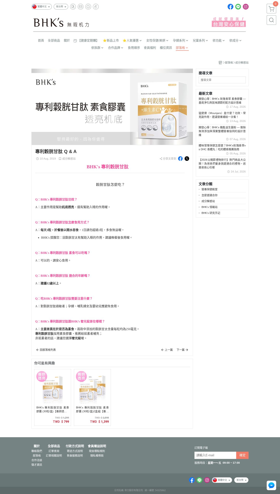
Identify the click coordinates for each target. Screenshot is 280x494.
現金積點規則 (97, 451)
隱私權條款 (97, 455)
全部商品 (54, 446)
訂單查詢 (54, 451)
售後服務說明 (75, 455)
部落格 (37, 455)
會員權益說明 (97, 446)
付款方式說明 (75, 446)
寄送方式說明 (75, 451)
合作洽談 (36, 460)
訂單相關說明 (54, 455)
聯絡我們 (36, 451)
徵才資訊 (36, 464)
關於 (37, 446)
